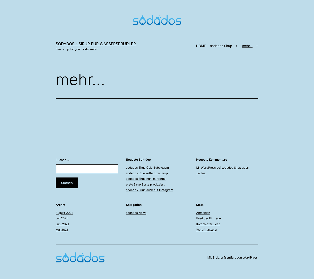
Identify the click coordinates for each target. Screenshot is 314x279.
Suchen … (63, 160)
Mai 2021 (62, 229)
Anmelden (203, 212)
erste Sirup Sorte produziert (145, 184)
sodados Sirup (221, 46)
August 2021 (64, 212)
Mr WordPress (206, 167)
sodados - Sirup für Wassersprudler (96, 43)
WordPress (250, 257)
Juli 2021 (62, 218)
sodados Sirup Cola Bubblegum (147, 167)
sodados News (136, 212)
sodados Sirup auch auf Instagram (149, 190)
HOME (201, 46)
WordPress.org (206, 229)
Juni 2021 (62, 224)
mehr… (247, 46)
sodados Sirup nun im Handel (146, 178)
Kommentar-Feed (208, 224)
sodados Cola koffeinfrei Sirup (147, 173)
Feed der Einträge (208, 218)
